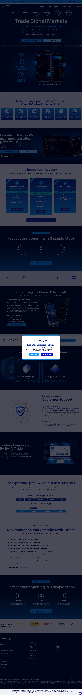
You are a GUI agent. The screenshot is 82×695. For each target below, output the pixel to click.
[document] (41, 347)
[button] (71, 691)
